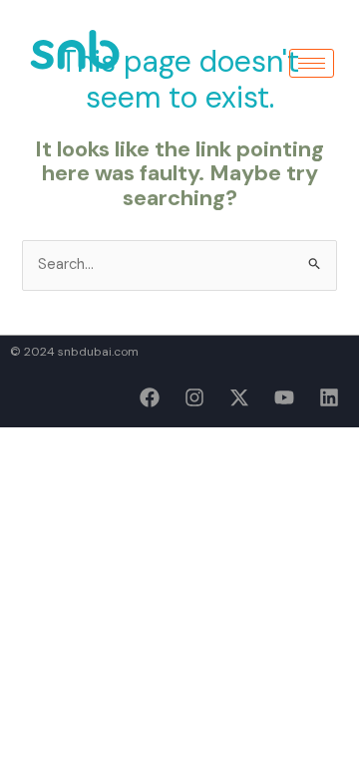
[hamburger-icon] (311, 63)
